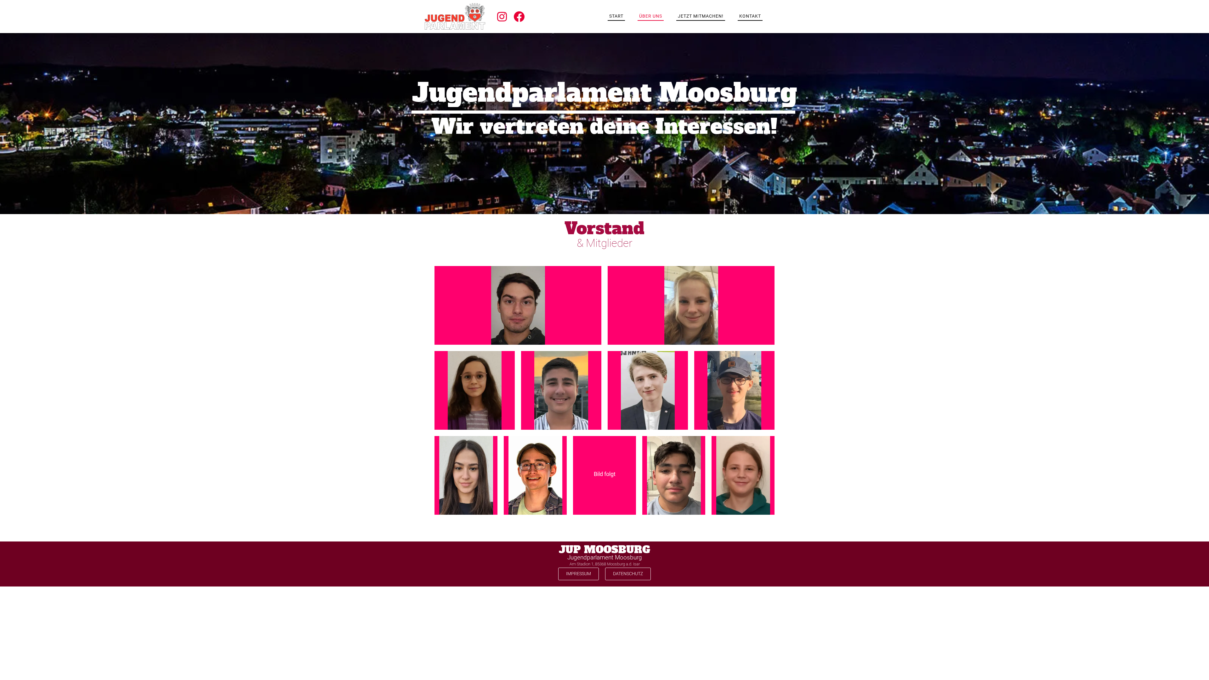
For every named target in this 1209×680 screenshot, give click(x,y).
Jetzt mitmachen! (701, 16)
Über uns (650, 16)
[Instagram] (502, 16)
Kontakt (750, 16)
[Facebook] (519, 16)
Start (616, 16)
